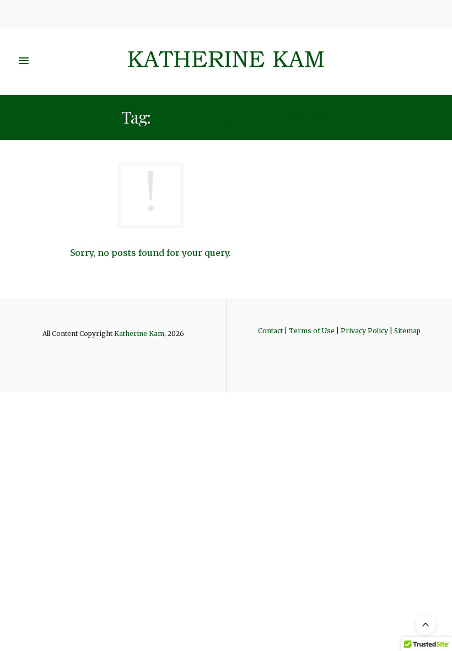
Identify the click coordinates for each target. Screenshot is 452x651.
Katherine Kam (139, 333)
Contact (270, 331)
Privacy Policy (364, 331)
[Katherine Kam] (226, 61)
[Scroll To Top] (425, 624)
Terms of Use (312, 331)
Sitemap (407, 331)
